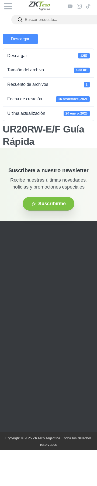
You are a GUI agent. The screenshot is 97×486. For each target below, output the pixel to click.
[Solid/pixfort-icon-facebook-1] (20, 302)
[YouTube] (70, 6)
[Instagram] (79, 6)
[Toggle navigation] (8, 6)
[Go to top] (82, 466)
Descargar (20, 39)
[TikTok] (88, 6)
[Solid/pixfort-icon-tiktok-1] (44, 302)
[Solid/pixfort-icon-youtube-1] (28, 302)
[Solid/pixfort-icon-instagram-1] (12, 302)
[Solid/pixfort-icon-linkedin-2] (36, 302)
